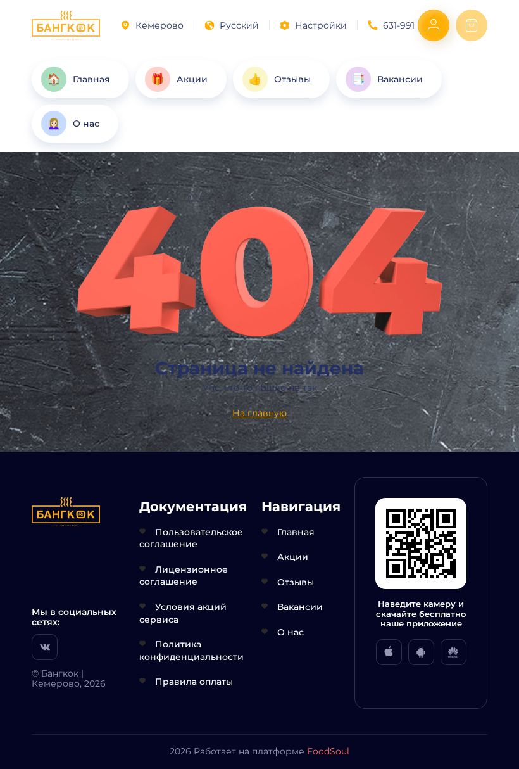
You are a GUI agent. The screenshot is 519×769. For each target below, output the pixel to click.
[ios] (389, 652)
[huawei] (453, 652)
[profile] (433, 25)
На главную (259, 413)
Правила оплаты (194, 681)
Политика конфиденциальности (191, 651)
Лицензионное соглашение (183, 576)
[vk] (45, 647)
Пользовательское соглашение (191, 538)
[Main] (66, 25)
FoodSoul (328, 751)
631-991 (399, 25)
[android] (421, 652)
